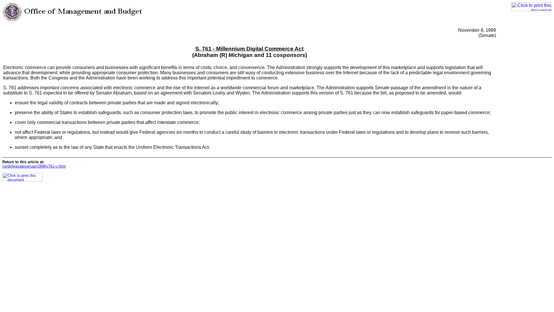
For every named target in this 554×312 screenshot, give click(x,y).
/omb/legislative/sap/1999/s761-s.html (34, 166)
